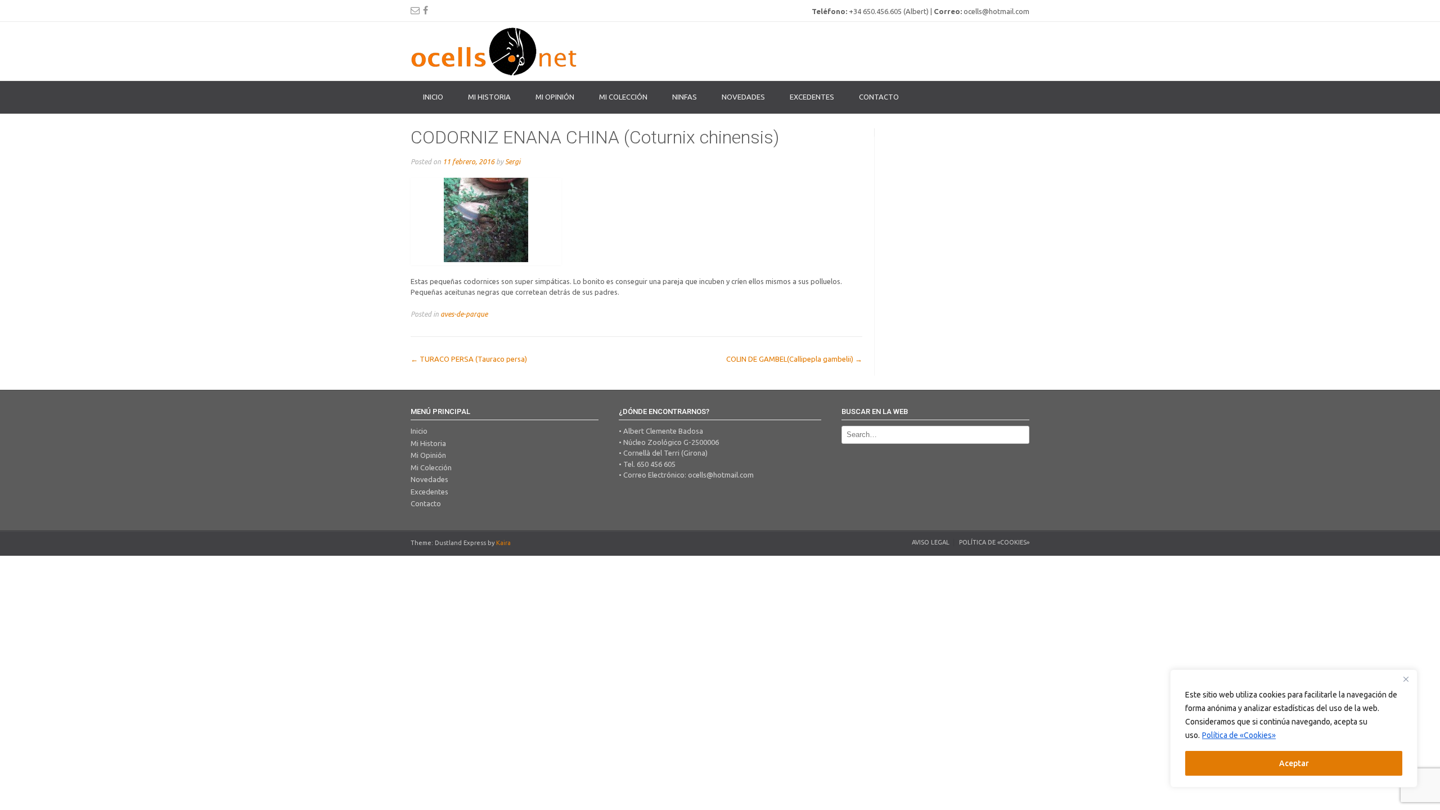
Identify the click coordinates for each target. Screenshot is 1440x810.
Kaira (503, 542)
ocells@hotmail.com (721, 475)
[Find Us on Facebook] (425, 10)
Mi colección (623, 97)
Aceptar (1294, 763)
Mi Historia (489, 97)
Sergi (512, 161)
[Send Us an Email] (415, 10)
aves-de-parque (464, 314)
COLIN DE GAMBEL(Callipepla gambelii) (794, 359)
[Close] (1405, 679)
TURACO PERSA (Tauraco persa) (469, 359)
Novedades (743, 97)
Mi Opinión (555, 97)
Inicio (433, 97)
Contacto (879, 97)
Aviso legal (931, 542)
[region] (1294, 728)
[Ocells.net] (495, 51)
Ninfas (684, 97)
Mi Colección (431, 467)
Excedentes (812, 97)
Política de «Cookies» (1239, 735)
